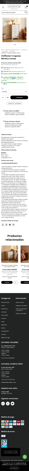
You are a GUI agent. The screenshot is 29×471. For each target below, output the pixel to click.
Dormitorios (24, 50)
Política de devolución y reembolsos (21, 309)
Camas (3, 305)
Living (2, 321)
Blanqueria (4, 325)
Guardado (5, 51)
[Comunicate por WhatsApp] (25, 457)
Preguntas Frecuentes (21, 305)
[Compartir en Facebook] (6, 225)
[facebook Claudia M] (8, 403)
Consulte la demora (14, 103)
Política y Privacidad (21, 313)
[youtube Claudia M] (12, 403)
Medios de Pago (5, 337)
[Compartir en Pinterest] (13, 225)
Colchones (4, 312)
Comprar (7, 282)
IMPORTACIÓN (5, 302)
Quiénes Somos (20, 302)
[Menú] (3, 7)
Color (2, 88)
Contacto (3, 334)
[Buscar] (26, 12)
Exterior (3, 328)
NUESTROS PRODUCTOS (12, 50)
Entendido (14, 468)
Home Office (4, 315)
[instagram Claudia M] (3, 403)
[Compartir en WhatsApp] (3, 225)
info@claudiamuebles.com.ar (8, 382)
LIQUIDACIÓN (5, 331)
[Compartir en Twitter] (10, 225)
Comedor (3, 318)
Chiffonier (12, 51)
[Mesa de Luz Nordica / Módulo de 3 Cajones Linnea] (15, 282)
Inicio (2, 50)
